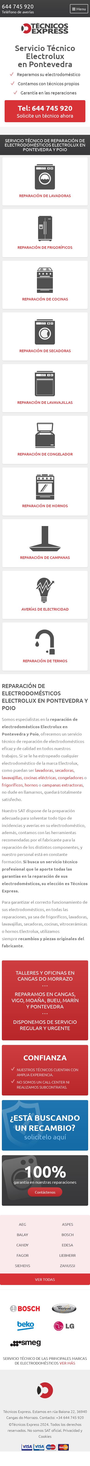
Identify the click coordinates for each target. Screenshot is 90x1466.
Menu (80, 8)
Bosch (68, 1234)
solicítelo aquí (45, 1127)
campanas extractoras (62, 784)
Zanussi (67, 1265)
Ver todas (45, 1279)
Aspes (67, 1224)
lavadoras (44, 770)
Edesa (67, 1244)
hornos (31, 784)
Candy (22, 1244)
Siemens (22, 1265)
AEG (22, 1224)
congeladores (71, 777)
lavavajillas (12, 777)
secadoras (64, 770)
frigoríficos (12, 784)
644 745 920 (18, 6)
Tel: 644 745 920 (45, 108)
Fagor (23, 1255)
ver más (67, 1363)
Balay (22, 1234)
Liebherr (67, 1255)
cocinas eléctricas (40, 777)
